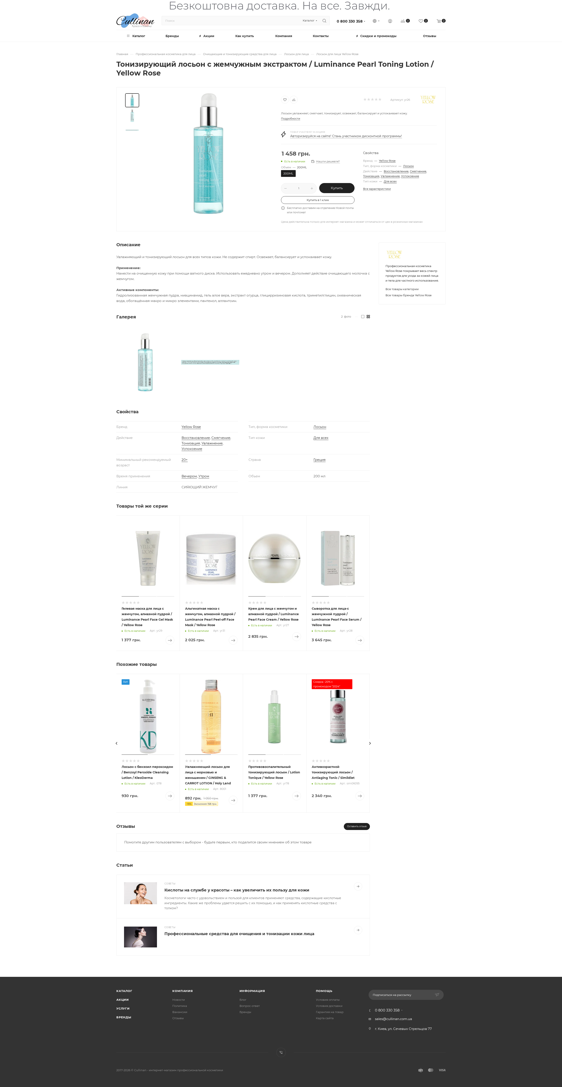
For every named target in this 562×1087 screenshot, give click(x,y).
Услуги (123, 1008)
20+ (185, 460)
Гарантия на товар (330, 1012)
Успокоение (410, 176)
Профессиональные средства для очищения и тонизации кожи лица (239, 933)
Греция (319, 460)
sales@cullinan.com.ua (393, 1019)
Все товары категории (402, 289)
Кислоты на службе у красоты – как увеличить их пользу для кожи (236, 890)
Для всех (390, 181)
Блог (243, 999)
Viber (281, 1052)
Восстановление (396, 171)
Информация (252, 991)
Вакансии (179, 1012)
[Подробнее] (358, 886)
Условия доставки (329, 1006)
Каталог (124, 991)
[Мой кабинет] (390, 21)
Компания (182, 991)
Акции (122, 999)
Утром (203, 476)
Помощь (324, 991)
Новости (178, 999)
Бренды (123, 1017)
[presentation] (116, 743)
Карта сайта (325, 1018)
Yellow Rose (387, 160)
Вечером (189, 476)
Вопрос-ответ (250, 1006)
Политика (179, 1006)
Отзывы (178, 1018)
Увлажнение (390, 176)
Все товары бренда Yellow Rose (408, 295)
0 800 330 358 (350, 21)
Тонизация (371, 176)
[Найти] (324, 20)
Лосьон (408, 166)
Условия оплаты (328, 999)
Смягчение (418, 171)
